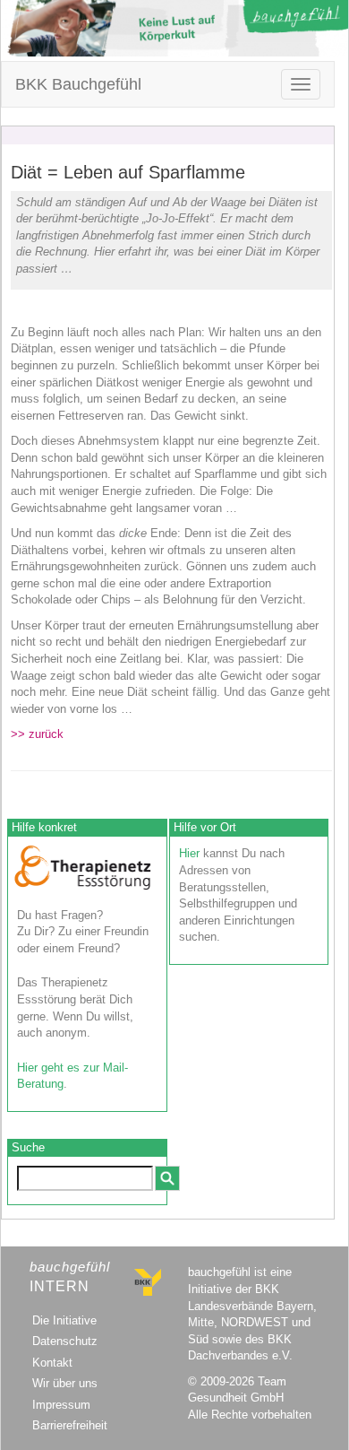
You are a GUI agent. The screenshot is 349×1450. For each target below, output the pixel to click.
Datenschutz (65, 1341)
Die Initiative (64, 1320)
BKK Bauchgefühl (78, 84)
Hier (189, 853)
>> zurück (37, 734)
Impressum (61, 1404)
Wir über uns (65, 1383)
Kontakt (52, 1362)
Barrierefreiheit (69, 1425)
